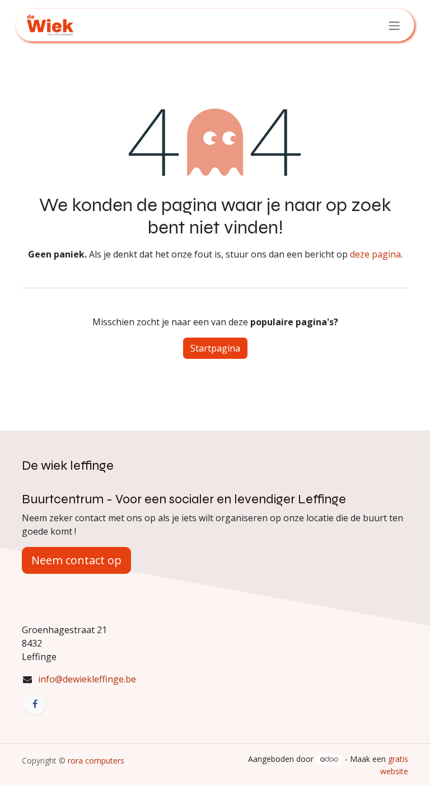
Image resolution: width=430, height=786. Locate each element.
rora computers (95, 760)
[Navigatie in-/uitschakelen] (394, 25)
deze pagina (375, 254)
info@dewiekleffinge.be (87, 679)
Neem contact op (76, 560)
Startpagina (215, 348)
